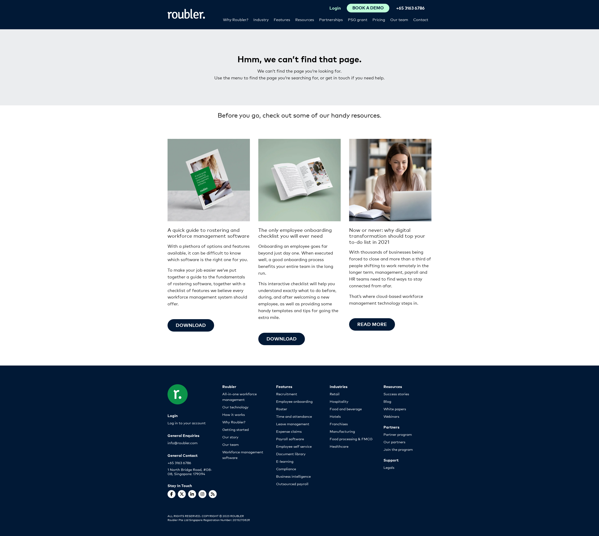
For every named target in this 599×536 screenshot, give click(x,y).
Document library (291, 453)
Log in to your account (187, 423)
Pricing (379, 19)
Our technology (235, 407)
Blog (387, 401)
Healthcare (339, 446)
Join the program (398, 449)
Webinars (391, 416)
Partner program (398, 434)
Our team (399, 19)
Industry (261, 19)
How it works (233, 414)
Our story (230, 437)
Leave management (292, 423)
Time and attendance (294, 416)
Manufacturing (342, 431)
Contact (420, 19)
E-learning (284, 461)
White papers (395, 409)
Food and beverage (346, 409)
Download (191, 325)
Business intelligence (293, 476)
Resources (304, 19)
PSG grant (357, 19)
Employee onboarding (294, 401)
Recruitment (286, 394)
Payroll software (290, 438)
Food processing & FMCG (351, 438)
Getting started (235, 429)
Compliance (286, 468)
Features (282, 19)
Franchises (339, 423)
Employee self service (294, 446)
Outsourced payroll (292, 483)
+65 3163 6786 (410, 8)
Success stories (396, 394)
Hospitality (339, 401)
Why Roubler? (235, 19)
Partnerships (331, 19)
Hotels (335, 416)
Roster (281, 409)
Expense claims (289, 431)
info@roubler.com (182, 442)
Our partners (394, 442)
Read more (372, 324)
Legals (389, 467)
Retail (335, 394)
